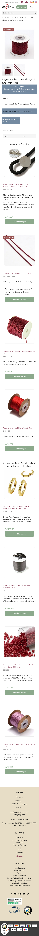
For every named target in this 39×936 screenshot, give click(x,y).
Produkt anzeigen (19, 222)
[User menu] (26, 2)
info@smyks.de (19, 815)
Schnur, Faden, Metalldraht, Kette (19, 878)
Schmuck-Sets (19, 870)
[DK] (31, 2)
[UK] (36, 2)
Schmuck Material (19, 875)
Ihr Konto (19, 853)
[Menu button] (35, 7)
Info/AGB (19, 843)
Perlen (19, 873)
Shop (20, 848)
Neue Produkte (19, 868)
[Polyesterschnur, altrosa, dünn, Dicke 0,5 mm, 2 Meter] (19, 724)
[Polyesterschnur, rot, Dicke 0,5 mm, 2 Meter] (19, 407)
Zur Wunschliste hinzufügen (8, 121)
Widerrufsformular (19, 845)
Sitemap (19, 856)
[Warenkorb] (31, 7)
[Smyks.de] (8, 7)
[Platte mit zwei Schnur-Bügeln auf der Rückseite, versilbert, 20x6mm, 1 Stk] (19, 164)
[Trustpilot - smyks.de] (15, 901)
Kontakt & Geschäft (19, 840)
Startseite (19, 838)
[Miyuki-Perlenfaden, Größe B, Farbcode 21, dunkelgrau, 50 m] (19, 565)
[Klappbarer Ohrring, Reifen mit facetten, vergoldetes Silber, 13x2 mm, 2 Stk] (19, 486)
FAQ (19, 850)
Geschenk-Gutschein (19, 883)
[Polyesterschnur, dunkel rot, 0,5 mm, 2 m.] (19, 253)
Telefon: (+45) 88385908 (19, 812)
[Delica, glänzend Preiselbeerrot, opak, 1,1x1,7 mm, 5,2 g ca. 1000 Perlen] (19, 644)
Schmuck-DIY (21, 7)
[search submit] (35, 13)
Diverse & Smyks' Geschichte (19, 886)
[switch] (4, 933)
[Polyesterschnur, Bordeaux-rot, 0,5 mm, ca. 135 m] (19, 331)
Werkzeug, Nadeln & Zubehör (19, 881)
